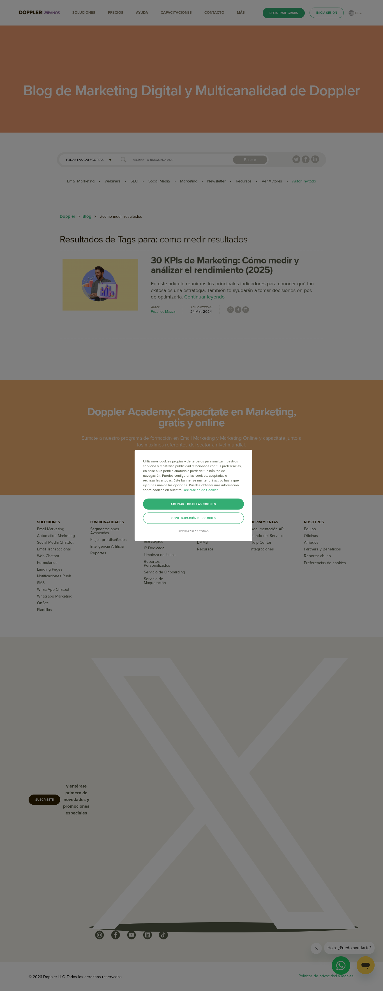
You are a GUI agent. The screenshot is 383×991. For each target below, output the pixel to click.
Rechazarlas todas (194, 531)
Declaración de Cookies (200, 490)
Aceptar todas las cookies (193, 504)
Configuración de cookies (193, 518)
